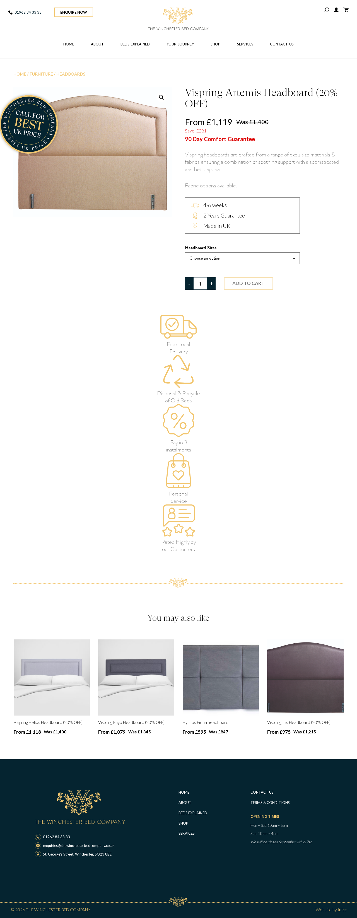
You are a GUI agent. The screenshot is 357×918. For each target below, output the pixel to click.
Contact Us (282, 44)
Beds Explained (135, 44)
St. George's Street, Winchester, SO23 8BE (77, 854)
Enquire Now (73, 12)
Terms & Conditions (270, 802)
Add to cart (248, 283)
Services (245, 44)
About (97, 44)
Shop (215, 44)
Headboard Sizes (200, 248)
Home (68, 44)
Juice (342, 909)
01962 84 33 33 (28, 12)
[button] (161, 97)
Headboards (70, 73)
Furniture (41, 73)
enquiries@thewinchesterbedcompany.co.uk (79, 845)
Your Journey (180, 44)
